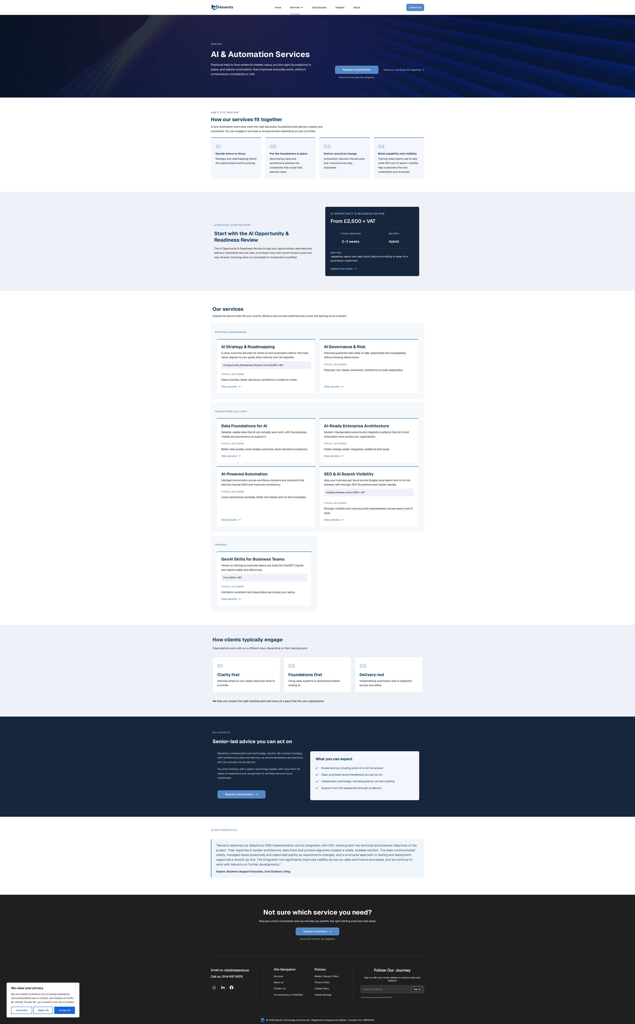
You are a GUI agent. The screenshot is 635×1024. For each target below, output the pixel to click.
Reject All (43, 1010)
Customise (21, 1010)
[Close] (76, 985)
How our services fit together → (403, 70)
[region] (43, 1000)
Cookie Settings (323, 994)
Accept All (64, 1010)
